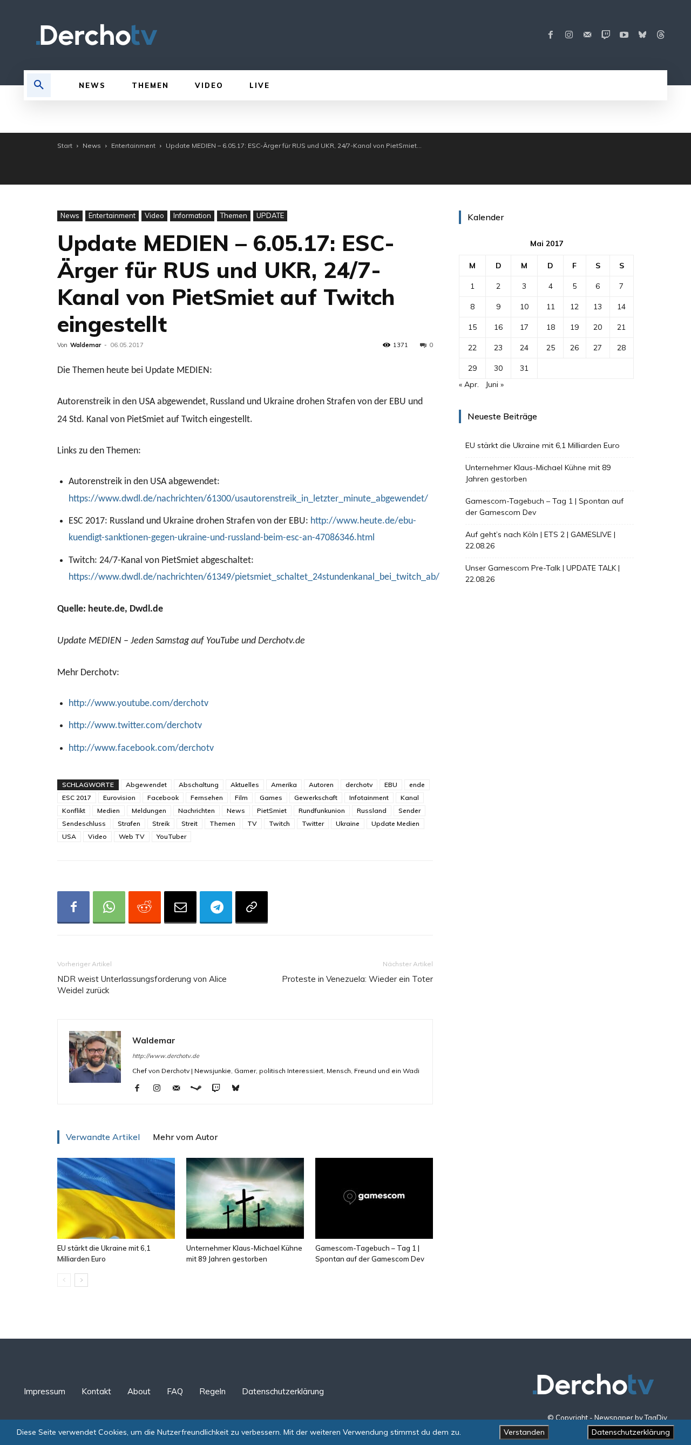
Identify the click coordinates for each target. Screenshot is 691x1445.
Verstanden (524, 1432)
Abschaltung (199, 785)
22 (472, 347)
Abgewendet (146, 785)
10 (524, 306)
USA (69, 836)
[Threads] (660, 35)
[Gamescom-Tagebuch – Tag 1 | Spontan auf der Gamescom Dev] (374, 1198)
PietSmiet (272, 810)
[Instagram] (569, 35)
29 (472, 368)
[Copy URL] (251, 907)
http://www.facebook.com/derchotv (141, 748)
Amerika (284, 785)
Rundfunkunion (322, 810)
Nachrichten (196, 810)
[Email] (180, 907)
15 (472, 327)
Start (64, 145)
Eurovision (119, 797)
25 (550, 347)
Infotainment (369, 797)
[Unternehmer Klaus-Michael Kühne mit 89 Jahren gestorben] (245, 1198)
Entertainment (133, 145)
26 (574, 347)
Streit (189, 823)
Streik (161, 823)
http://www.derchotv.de (165, 1056)
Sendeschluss (84, 823)
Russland (372, 810)
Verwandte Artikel (103, 1136)
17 (524, 327)
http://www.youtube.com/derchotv (138, 703)
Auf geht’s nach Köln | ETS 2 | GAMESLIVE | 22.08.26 (540, 540)
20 (597, 327)
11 (550, 306)
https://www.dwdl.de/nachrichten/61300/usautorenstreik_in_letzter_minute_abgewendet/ (248, 499)
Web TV (132, 836)
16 (498, 327)
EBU (390, 785)
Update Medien (395, 823)
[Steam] (200, 1088)
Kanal (410, 797)
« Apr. (469, 384)
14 (621, 306)
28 (621, 347)
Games (271, 797)
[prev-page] (64, 1280)
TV (252, 823)
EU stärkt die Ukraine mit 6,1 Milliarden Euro (542, 445)
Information (192, 215)
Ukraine (348, 823)
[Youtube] (624, 35)
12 (574, 306)
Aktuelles (245, 785)
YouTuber (171, 836)
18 (550, 327)
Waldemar (85, 345)
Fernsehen (207, 797)
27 (597, 347)
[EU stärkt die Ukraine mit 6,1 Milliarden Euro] (116, 1198)
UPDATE (270, 215)
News (92, 145)
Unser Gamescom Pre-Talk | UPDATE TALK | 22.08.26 (542, 573)
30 (498, 368)
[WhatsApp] (109, 907)
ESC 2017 (76, 797)
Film (241, 797)
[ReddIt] (144, 907)
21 (621, 327)
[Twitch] (605, 35)
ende (417, 785)
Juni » (494, 384)
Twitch (279, 823)
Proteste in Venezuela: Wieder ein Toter (357, 979)
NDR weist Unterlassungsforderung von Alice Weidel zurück (142, 984)
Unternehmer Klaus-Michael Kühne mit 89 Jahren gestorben (538, 473)
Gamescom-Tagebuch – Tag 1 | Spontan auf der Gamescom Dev (544, 506)
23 (498, 347)
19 (574, 327)
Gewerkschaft (315, 797)
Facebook (163, 797)
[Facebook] (550, 35)
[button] (39, 85)
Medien (108, 810)
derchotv (359, 785)
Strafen (129, 823)
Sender (409, 810)
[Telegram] (216, 907)
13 (597, 306)
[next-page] (81, 1280)
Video (154, 215)
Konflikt (73, 810)
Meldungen (149, 810)
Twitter (313, 823)
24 (524, 347)
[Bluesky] (642, 35)
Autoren (321, 785)
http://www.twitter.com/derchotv (135, 726)
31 (524, 368)
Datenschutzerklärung (631, 1432)
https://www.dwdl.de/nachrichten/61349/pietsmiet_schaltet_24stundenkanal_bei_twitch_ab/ (254, 577)
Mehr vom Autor (185, 1136)
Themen (233, 215)
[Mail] (587, 35)
